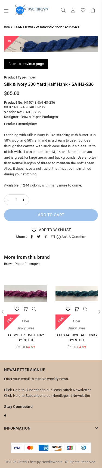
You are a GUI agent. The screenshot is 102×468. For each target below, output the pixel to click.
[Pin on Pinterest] (46, 237)
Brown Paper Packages (39, 117)
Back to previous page (26, 64)
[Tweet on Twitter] (38, 237)
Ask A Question (73, 237)
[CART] (93, 11)
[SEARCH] (63, 11)
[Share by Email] (53, 237)
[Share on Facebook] (31, 237)
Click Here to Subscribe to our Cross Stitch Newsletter (47, 390)
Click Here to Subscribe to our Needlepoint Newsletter (47, 396)
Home (8, 26)
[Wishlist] (83, 11)
